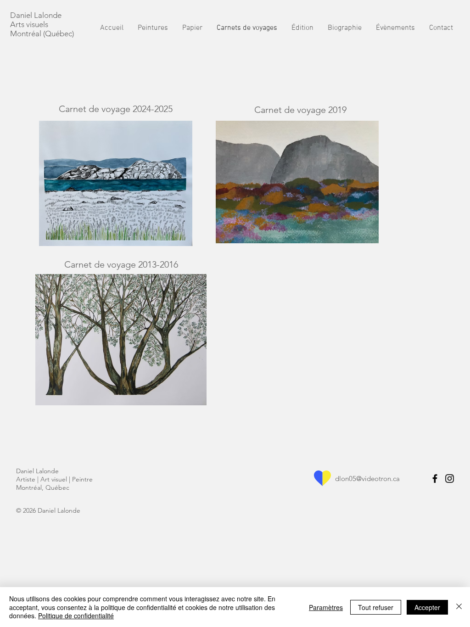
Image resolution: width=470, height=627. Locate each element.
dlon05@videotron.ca (367, 478)
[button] (344, 28)
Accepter (427, 607)
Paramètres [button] (326, 607)
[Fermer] (458, 607)
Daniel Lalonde (36, 15)
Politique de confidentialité (76, 615)
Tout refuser (375, 607)
